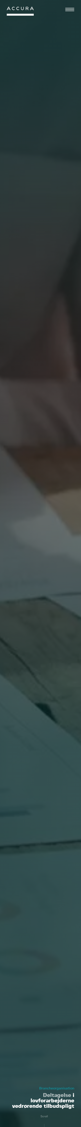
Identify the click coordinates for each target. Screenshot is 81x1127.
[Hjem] (20, 12)
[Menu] (69, 9)
